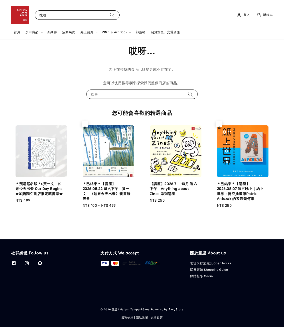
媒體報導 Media (201, 276)
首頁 (17, 32)
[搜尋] (112, 15)
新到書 (52, 32)
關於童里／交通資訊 (165, 32)
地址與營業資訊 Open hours (210, 263)
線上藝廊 (87, 32)
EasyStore (175, 309)
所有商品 (32, 32)
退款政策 (157, 317)
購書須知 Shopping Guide (209, 270)
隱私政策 (142, 317)
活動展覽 (68, 32)
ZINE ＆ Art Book (114, 32)
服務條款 (127, 317)
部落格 (141, 32)
